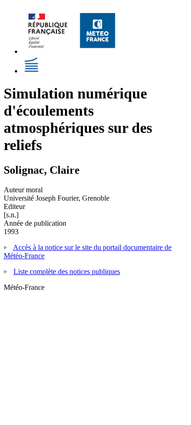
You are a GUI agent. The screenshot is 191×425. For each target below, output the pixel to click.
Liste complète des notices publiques (66, 271)
